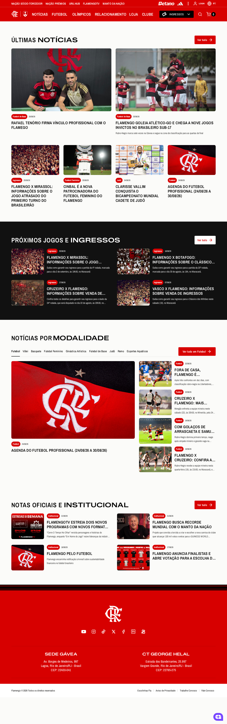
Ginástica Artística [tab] (76, 351)
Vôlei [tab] (25, 351)
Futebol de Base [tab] (98, 351)
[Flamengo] (20, 14)
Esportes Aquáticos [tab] (137, 351)
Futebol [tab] (15, 351)
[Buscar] (200, 14)
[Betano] (166, 3)
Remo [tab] (121, 351)
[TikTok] (103, 632)
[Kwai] (143, 632)
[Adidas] (180, 3)
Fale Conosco (207, 690)
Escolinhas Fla (144, 690)
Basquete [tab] (36, 351)
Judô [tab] (112, 351)
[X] (113, 632)
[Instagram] (93, 632)
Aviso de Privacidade (165, 690)
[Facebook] (123, 632)
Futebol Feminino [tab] (53, 351)
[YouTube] (83, 632)
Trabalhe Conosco (188, 690)
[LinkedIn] (133, 632)
